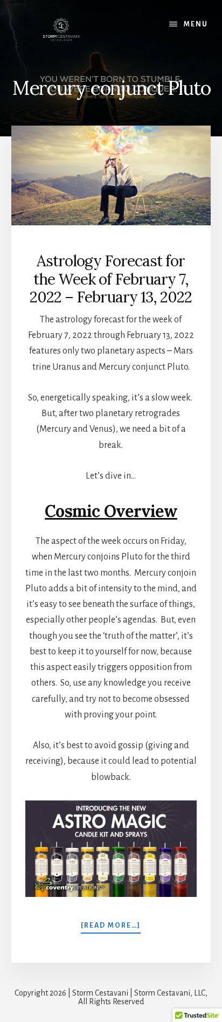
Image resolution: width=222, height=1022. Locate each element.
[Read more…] (111, 926)
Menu (196, 24)
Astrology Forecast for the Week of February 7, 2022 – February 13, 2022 (111, 279)
